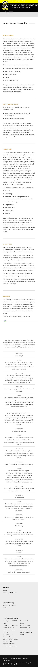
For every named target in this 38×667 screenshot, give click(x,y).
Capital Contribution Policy (10, 625)
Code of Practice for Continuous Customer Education (9, 630)
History (5, 590)
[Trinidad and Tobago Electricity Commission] (16, 4)
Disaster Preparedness (9, 605)
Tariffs (22, 623)
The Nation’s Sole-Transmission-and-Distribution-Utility (25, 628)
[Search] (5, 12)
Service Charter (24, 621)
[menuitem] (5, 12)
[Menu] (10, 12)
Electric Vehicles (7, 634)
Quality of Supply (7, 641)
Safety (4, 608)
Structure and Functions (9, 592)
